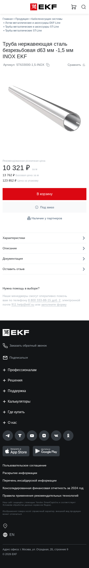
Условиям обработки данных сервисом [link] (23, 505)
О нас (12, 422)
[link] (8, 435)
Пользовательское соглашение (24, 465)
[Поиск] (83, 7)
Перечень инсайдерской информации (30, 480)
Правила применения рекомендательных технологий (40, 495)
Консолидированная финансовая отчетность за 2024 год (43, 488)
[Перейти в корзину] (73, 6)
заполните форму (54, 304)
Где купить (16, 412)
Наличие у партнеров (47, 218)
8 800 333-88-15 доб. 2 (44, 300)
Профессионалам (22, 370)
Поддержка (17, 391)
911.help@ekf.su (22, 304)
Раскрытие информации (20, 473)
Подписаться (19, 357)
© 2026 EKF (10, 554)
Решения (15, 380)
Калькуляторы (19, 401)
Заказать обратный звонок (28, 345)
